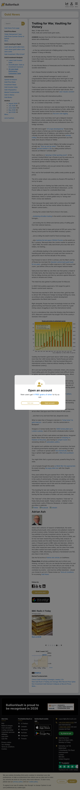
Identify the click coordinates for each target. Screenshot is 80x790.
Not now (30, 403)
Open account (49, 403)
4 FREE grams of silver (42, 394)
